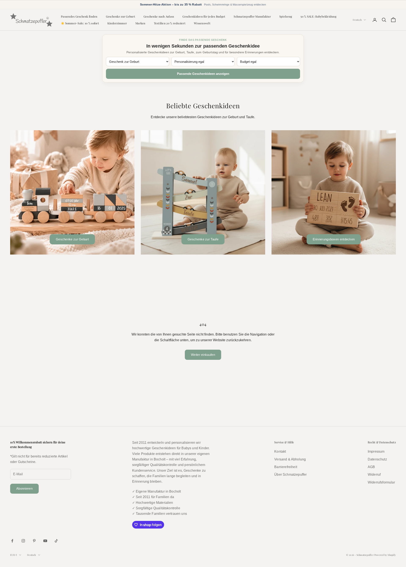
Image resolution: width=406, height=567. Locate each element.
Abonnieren (24, 488)
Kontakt (280, 451)
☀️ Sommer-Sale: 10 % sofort (80, 23)
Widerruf (374, 474)
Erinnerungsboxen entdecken (334, 239)
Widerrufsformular (381, 482)
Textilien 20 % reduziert (169, 23)
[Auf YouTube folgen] (45, 541)
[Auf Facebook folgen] (12, 541)
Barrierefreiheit (285, 467)
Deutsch (357, 19)
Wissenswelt (202, 23)
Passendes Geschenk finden (79, 16)
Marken (140, 23)
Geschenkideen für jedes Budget (203, 16)
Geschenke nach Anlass (159, 16)
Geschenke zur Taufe (203, 239)
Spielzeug (285, 16)
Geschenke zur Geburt (120, 16)
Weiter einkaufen (203, 354)
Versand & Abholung (290, 459)
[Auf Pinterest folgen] (34, 541)
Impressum (376, 451)
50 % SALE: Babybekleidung (318, 16)
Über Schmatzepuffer (290, 474)
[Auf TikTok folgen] (56, 541)
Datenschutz (377, 459)
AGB (371, 467)
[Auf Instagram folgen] (23, 541)
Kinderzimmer (117, 23)
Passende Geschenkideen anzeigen (203, 73)
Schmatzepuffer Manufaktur (252, 16)
